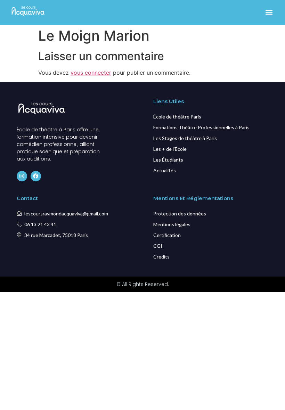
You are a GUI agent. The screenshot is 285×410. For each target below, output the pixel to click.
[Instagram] (22, 176)
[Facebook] (36, 176)
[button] (269, 12)
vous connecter (91, 72)
